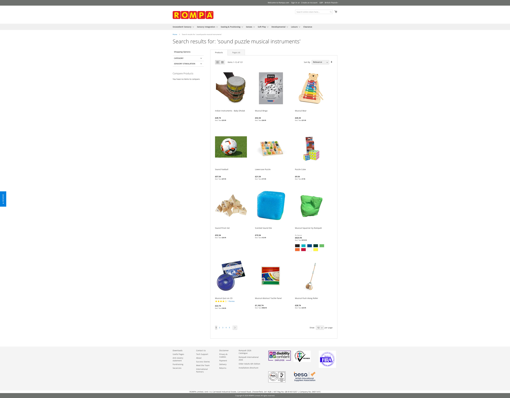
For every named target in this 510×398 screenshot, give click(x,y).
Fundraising (178, 364)
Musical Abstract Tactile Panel (268, 298)
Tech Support (202, 354)
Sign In (294, 2)
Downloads (177, 350)
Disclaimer (224, 350)
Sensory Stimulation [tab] (184, 63)
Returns (222, 368)
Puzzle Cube (300, 169)
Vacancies (177, 368)
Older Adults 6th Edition (249, 363)
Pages (236, 52)
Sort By (307, 62)
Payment (223, 360)
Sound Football (221, 169)
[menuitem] (182, 27)
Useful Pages (178, 354)
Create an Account (309, 2)
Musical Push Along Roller (306, 298)
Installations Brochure (248, 367)
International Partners (202, 370)
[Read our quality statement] (277, 381)
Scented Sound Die (263, 228)
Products (219, 52)
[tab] (219, 52)
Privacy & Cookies (223, 355)
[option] (297, 245)
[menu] (255, 27)
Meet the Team (203, 365)
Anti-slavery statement (178, 359)
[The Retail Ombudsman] (302, 361)
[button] (328, 2)
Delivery (222, 364)
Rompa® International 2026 (249, 358)
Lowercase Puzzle (263, 169)
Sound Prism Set (222, 228)
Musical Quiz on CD (223, 298)
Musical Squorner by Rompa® (308, 228)
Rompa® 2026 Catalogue (245, 351)
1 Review (231, 301)
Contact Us (201, 350)
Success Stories (203, 361)
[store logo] (192, 14)
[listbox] (311, 248)
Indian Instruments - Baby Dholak (230, 110)
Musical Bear (301, 110)
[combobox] (314, 12)
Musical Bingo (261, 110)
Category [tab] (178, 58)
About (198, 358)
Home (175, 34)
